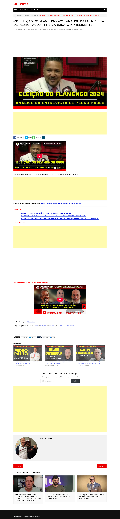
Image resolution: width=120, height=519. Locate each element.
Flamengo (55, 29)
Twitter (35, 326)
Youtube (60, 326)
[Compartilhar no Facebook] (18, 137)
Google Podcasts (63, 203)
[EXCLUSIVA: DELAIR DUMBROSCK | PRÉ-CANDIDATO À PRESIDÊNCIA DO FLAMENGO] (59, 353)
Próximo (100, 466)
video (81, 29)
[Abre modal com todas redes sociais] (43, 137)
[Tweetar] (28, 137)
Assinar (75, 381)
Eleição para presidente (46, 29)
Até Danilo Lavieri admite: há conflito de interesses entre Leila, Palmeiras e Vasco (59, 496)
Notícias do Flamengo (64, 29)
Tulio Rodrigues (19, 29)
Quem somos (23, 9)
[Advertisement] (60, 43)
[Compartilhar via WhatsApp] (36, 137)
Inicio (15, 9)
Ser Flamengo (20, 3)
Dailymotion (70, 326)
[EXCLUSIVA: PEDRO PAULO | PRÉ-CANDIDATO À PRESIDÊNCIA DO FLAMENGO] (28, 353)
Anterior (19, 466)
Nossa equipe (34, 9)
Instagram (43, 326)
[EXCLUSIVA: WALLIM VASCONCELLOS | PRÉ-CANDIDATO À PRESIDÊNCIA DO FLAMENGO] (91, 353)
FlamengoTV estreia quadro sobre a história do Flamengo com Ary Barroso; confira (91, 496)
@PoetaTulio (31, 322)
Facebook (52, 326)
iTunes (55, 203)
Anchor (78, 203)
